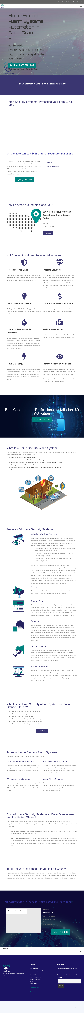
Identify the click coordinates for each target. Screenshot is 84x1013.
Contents (48, 162)
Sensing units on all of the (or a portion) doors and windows (30, 465)
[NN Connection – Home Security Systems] (2, 6)
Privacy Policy (75, 1007)
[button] (48, 233)
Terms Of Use (67, 1007)
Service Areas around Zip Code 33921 (31, 204)
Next (80, 951)
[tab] (60, 162)
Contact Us (33, 992)
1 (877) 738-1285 (24, 179)
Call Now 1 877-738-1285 (22, 65)
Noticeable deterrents (18, 470)
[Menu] (81, 6)
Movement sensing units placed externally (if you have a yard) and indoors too (36, 467)
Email (60, 977)
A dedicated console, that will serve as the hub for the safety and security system (37, 462)
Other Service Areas (52, 166)
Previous (5, 948)
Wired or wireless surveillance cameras (23, 457)
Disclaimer (59, 1007)
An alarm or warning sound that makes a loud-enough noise (30, 460)
